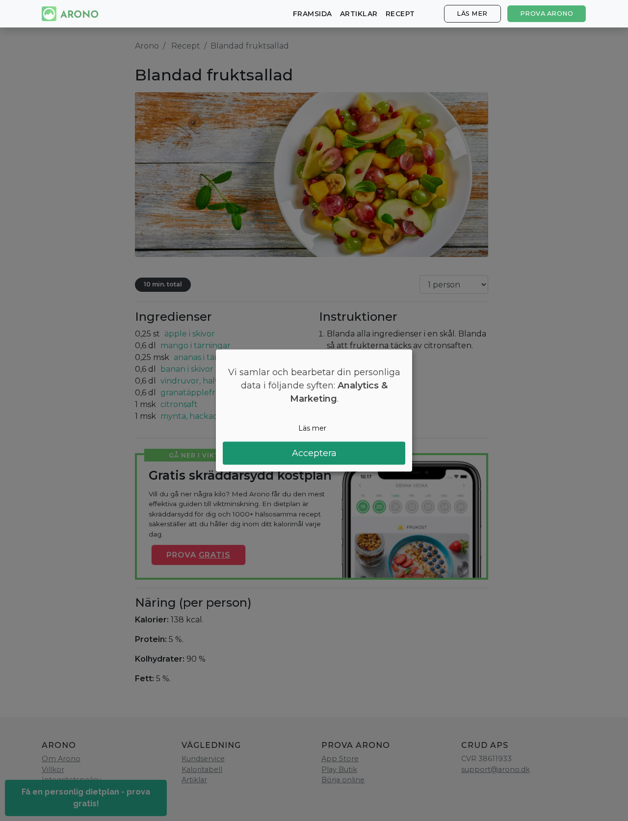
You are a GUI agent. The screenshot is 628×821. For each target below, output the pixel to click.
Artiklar (359, 14)
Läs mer (472, 13)
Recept (400, 14)
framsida (312, 14)
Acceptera (314, 452)
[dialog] (314, 411)
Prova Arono (547, 13)
